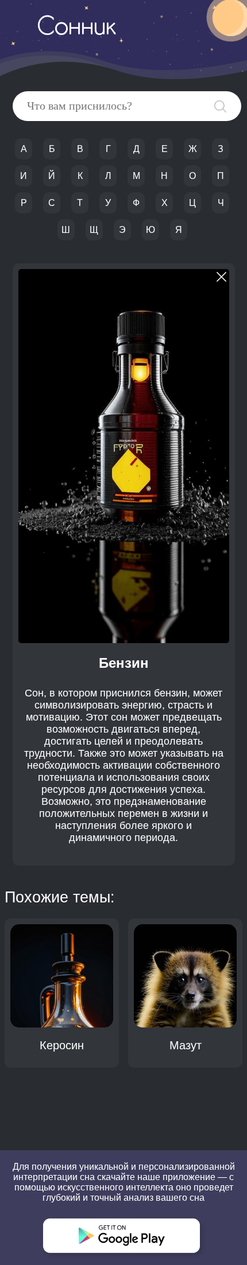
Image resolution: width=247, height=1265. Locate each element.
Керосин (62, 1045)
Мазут (185, 1045)
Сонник (76, 28)
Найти (220, 106)
